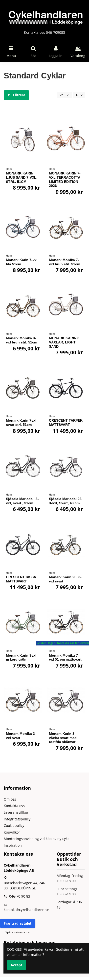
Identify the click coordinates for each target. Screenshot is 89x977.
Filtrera (18, 95)
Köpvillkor (12, 832)
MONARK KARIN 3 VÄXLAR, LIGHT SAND (64, 342)
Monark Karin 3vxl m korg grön (21, 657)
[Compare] (38, 122)
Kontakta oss (14, 805)
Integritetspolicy (17, 819)
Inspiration (13, 845)
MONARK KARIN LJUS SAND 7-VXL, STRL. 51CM (21, 177)
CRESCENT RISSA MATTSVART (21, 579)
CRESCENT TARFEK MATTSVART (66, 422)
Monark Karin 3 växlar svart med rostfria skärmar (63, 738)
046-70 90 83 (19, 896)
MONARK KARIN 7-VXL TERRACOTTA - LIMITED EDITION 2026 (65, 179)
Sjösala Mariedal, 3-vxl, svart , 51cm (22, 501)
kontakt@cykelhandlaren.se (26, 909)
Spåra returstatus (17, 932)
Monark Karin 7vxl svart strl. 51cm (21, 422)
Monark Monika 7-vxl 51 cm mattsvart (65, 657)
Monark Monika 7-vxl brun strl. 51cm (64, 262)
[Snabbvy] (38, 131)
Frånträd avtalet (17, 923)
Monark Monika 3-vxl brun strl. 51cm (21, 340)
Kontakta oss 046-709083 (44, 32)
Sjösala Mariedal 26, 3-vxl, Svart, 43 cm (66, 501)
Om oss (10, 799)
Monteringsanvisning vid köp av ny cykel (37, 838)
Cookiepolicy (14, 825)
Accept (16, 965)
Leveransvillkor (16, 812)
